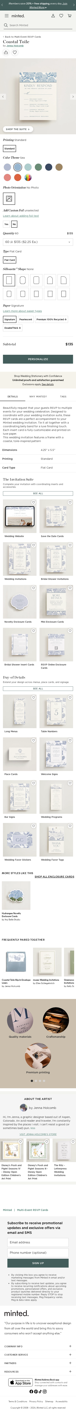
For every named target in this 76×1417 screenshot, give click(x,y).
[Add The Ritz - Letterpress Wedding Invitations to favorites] (73, 1141)
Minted (7, 1210)
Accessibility (62, 1401)
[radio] (9, 148)
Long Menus (11, 731)
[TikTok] (40, 1391)
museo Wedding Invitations (46, 979)
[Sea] (17, 167)
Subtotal (9, 344)
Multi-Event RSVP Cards (32, 1210)
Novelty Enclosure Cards (18, 621)
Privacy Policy (36, 1401)
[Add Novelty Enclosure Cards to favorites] (33, 588)
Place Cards (11, 774)
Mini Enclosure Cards (52, 621)
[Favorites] (61, 16)
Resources (11, 1371)
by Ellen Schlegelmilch (43, 983)
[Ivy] (38, 167)
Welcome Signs (49, 774)
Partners (10, 1363)
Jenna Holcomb (15, 45)
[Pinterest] (36, 1391)
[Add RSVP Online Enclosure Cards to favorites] (70, 631)
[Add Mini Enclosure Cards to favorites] (70, 588)
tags (63, 396)
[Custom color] (28, 177)
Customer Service (16, 1354)
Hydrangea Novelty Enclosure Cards (11, 915)
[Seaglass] (28, 167)
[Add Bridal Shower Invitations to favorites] (70, 545)
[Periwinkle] (7, 167)
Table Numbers (49, 731)
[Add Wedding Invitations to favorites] (33, 545)
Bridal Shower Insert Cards (19, 664)
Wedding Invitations (15, 579)
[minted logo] (18, 15)
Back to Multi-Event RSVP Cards (23, 36)
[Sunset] (17, 177)
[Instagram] (44, 1391)
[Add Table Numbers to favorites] (70, 697)
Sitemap (49, 1401)
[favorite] (15, 52)
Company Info (13, 1346)
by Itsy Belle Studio (11, 919)
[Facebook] (31, 1391)
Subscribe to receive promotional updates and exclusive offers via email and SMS (35, 1228)
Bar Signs (9, 817)
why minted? (38, 396)
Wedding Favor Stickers (17, 859)
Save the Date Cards (52, 536)
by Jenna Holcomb (11, 986)
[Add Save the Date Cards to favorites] (70, 502)
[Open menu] (7, 16)
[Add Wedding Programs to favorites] (70, 783)
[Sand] (59, 167)
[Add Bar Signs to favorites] (33, 783)
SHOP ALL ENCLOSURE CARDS (54, 876)
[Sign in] (53, 16)
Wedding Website (14, 536)
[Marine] (48, 167)
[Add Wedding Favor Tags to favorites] (70, 826)
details (13, 396)
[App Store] (20, 1382)
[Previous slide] (3, 97)
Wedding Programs (51, 817)
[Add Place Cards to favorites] (33, 740)
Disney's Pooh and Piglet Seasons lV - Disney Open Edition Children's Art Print (11, 1172)
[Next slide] (73, 97)
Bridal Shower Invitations (55, 579)
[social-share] (6, 52)
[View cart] (69, 16)
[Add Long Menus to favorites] (33, 697)
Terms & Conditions (17, 1401)
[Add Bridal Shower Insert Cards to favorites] (33, 631)
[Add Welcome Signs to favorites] (70, 740)
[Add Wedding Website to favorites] (33, 502)
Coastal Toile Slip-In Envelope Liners (16, 981)
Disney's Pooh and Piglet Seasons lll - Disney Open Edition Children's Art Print (38, 1172)
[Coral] (7, 177)
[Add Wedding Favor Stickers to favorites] (33, 826)
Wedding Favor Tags (52, 859)
